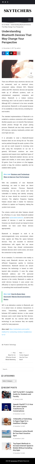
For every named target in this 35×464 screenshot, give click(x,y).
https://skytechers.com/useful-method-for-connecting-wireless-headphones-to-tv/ (17, 332)
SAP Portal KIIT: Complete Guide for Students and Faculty (23, 394)
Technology (12, 344)
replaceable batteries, (16, 218)
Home (7, 25)
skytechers (14, 461)
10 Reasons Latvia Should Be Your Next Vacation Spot (23, 433)
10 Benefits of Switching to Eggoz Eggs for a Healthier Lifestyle (22, 421)
